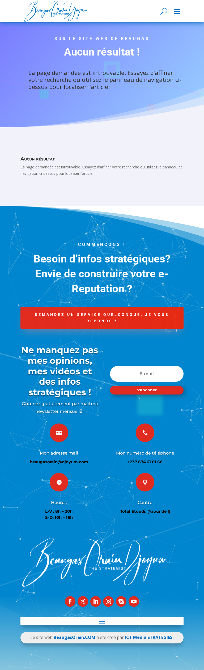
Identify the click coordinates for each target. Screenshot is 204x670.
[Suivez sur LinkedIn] (95, 601)
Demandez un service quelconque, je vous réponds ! (102, 317)
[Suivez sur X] (83, 601)
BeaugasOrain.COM (74, 637)
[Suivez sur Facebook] (70, 601)
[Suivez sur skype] (121, 601)
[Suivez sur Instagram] (108, 601)
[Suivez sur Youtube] (134, 601)
